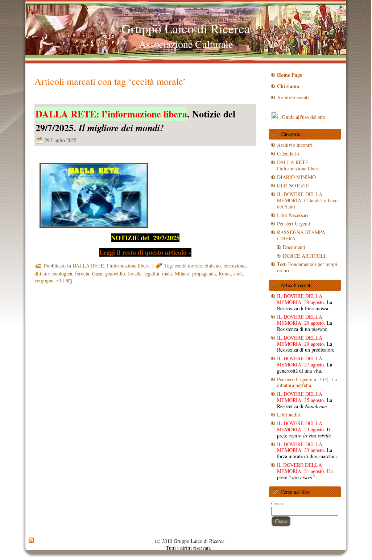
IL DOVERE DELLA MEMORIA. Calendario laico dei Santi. (307, 200)
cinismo (213, 265)
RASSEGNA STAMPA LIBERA (301, 235)
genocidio (115, 273)
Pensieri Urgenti (293, 223)
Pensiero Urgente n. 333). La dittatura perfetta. (307, 382)
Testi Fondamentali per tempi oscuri (307, 267)
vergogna (43, 280)
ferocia (82, 273)
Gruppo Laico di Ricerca (185, 28)
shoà (238, 273)
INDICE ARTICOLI (304, 255)
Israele (134, 273)
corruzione (234, 265)
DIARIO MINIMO (296, 177)
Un (305, 471)
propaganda (204, 273)
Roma (225, 273)
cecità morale (188, 265)
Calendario (288, 153)
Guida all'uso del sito (303, 116)
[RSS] (31, 540)
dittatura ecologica (53, 273)
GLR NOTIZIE (293, 185)
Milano (182, 273)
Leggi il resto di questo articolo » (145, 252)
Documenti (294, 247)
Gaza (97, 273)
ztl (58, 280)
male (167, 273)
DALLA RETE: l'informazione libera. (112, 265)
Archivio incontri (295, 144)
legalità (151, 273)
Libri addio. (289, 414)
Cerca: (277, 503)
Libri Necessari (292, 215)
